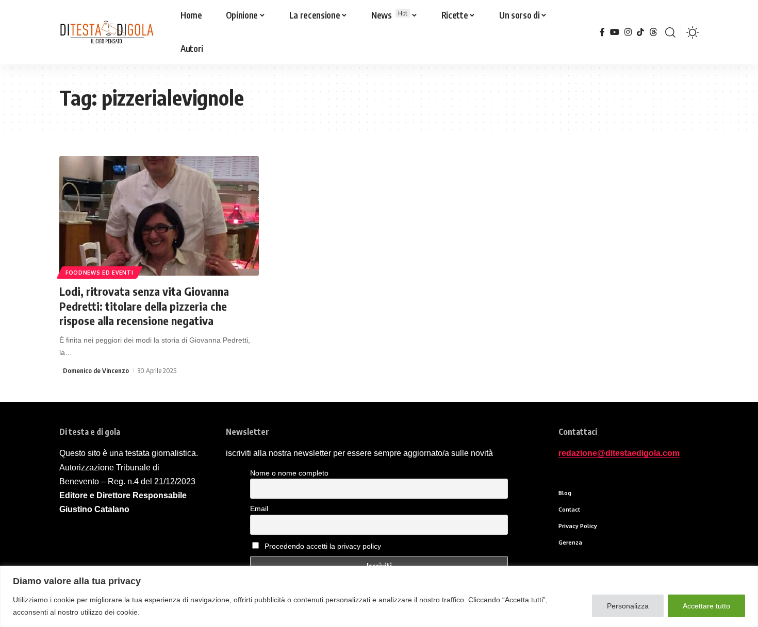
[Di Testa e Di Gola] (106, 32)
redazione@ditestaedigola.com (619, 453)
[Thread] (653, 32)
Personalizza (628, 606)
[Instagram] (628, 32)
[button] (670, 32)
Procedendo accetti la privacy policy (323, 546)
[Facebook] (602, 32)
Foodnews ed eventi (99, 272)
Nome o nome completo (289, 473)
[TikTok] (640, 32)
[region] (379, 596)
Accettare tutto (706, 606)
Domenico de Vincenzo (96, 370)
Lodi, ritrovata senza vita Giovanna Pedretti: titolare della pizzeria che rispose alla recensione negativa (144, 306)
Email (259, 508)
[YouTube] (614, 32)
